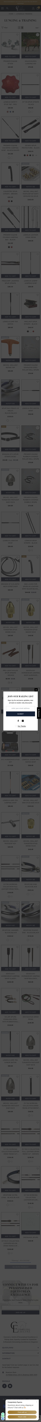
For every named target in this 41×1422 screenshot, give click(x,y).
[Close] (36, 689)
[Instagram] (23, 721)
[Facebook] (18, 721)
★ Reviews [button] (39, 713)
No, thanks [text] (22, 726)
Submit (20, 714)
